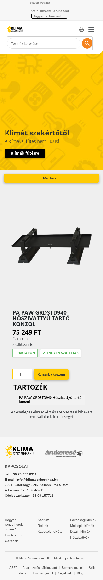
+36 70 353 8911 (41, 3)
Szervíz (43, 520)
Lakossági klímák (83, 520)
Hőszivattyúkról (42, 573)
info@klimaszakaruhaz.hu (49, 11)
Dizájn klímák (80, 531)
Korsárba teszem (51, 374)
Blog (80, 573)
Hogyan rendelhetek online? (14, 524)
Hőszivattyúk (79, 537)
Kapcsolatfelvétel (50, 531)
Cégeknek (65, 573)
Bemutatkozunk (73, 567)
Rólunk (43, 526)
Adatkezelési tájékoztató (40, 567)
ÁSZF (13, 567)
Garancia (12, 541)
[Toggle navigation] (91, 29)
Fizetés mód (14, 535)
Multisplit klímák (82, 526)
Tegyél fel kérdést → (49, 16)
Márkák (50, 178)
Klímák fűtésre (25, 153)
